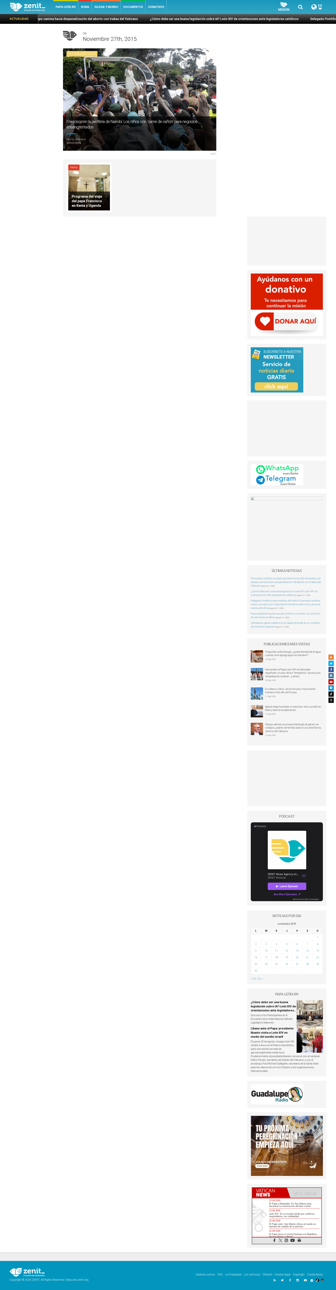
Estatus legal (282, 1274)
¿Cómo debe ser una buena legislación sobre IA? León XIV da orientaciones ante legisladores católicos (135, 19)
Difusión (267, 1274)
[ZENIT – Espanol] (31, 7)
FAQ (220, 1274)
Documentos (133, 7)
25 (276, 964)
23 (255, 964)
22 (317, 957)
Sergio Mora (73, 143)
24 (266, 964)
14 (307, 950)
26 (286, 964)
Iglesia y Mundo (106, 7)
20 (297, 957)
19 (286, 957)
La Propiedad (233, 1274)
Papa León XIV (66, 7)
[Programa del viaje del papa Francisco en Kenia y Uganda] (89, 187)
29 (317, 964)
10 (266, 950)
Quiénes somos (205, 1274)
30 (255, 970)
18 (276, 957)
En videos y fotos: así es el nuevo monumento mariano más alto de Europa (290, 691)
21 (307, 957)
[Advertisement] (287, 241)
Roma (85, 7)
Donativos (156, 7)
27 (297, 964)
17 (266, 957)
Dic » (260, 978)
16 (255, 957)
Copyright (298, 1274)
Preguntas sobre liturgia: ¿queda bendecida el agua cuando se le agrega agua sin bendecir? (293, 653)
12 (286, 950)
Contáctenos (315, 1274)
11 (276, 950)
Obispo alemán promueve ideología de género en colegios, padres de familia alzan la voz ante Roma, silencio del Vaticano (293, 728)
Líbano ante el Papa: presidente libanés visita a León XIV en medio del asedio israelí (272, 1032)
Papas (74, 167)
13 (297, 950)
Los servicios (252, 1274)
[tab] (269, 1193)
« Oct (253, 978)
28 (307, 964)
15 (317, 950)
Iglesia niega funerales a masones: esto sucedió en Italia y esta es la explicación (293, 708)
